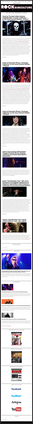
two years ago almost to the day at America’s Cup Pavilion (16, 89)
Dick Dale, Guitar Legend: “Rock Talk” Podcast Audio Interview (14, 319)
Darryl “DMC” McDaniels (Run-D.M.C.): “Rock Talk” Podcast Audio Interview (16, 305)
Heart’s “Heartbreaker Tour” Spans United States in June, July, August (14, 220)
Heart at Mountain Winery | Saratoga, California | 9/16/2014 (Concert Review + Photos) (16, 113)
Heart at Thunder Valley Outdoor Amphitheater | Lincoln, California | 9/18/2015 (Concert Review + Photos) (15, 17)
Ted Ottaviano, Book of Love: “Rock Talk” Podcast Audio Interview (15, 291)
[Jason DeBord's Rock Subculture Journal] (16, 6)
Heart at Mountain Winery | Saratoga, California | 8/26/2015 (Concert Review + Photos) (16, 64)
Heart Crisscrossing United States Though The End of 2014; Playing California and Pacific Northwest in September (14, 154)
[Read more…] (4, 57)
